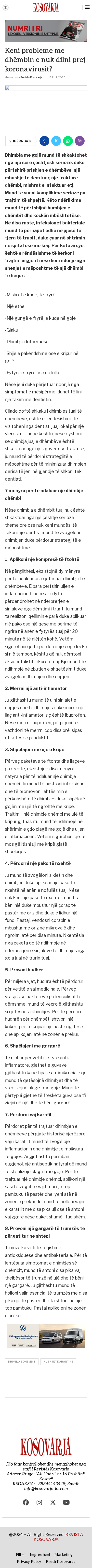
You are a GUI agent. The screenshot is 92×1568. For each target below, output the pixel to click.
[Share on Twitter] (56, 141)
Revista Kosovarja (31, 77)
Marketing (63, 1554)
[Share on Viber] (80, 141)
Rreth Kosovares (60, 1561)
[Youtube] (66, 1502)
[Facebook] (26, 1502)
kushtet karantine (58, 1361)
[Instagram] (39, 1502)
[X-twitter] (53, 1502)
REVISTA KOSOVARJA (58, 1537)
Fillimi (20, 1554)
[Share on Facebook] (44, 141)
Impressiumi (40, 1554)
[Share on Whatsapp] (68, 141)
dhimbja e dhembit (21, 1361)
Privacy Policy (29, 1561)
